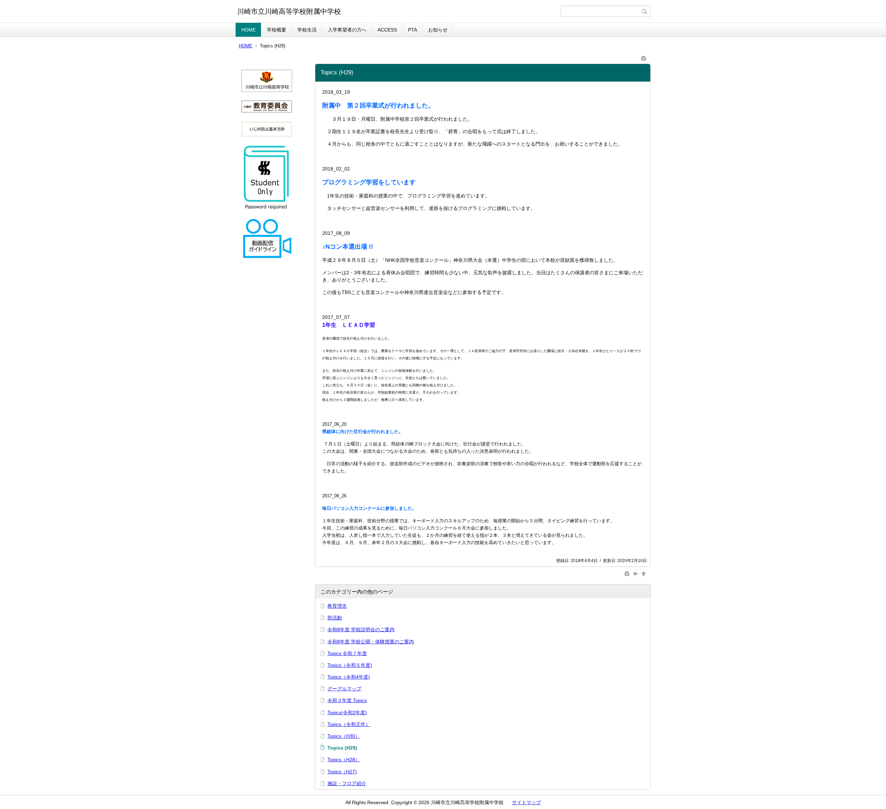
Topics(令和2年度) (347, 712)
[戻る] (636, 573)
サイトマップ (526, 802)
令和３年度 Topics (347, 700)
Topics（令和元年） (348, 724)
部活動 (334, 617)
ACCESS (387, 30)
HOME (248, 30)
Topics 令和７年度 (347, 653)
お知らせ (437, 30)
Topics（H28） (343, 759)
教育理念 (337, 606)
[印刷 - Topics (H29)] (643, 56)
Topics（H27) (342, 771)
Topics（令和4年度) (348, 677)
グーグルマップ (344, 688)
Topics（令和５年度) (349, 665)
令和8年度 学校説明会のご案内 (361, 629)
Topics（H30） (343, 736)
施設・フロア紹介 (346, 783)
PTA (412, 30)
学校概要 (276, 30)
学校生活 (307, 30)
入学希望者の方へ (347, 30)
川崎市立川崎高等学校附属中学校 (289, 11)
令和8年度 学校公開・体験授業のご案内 (370, 641)
